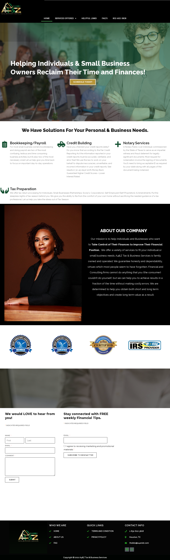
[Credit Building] (61, 144)
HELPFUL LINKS (89, 18)
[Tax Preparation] (4, 190)
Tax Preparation (23, 189)
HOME (47, 18)
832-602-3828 (119, 18)
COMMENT (9, 455)
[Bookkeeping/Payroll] (4, 144)
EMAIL (7, 446)
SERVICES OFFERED (64, 18)
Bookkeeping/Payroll (28, 143)
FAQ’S (104, 18)
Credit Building (79, 143)
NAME (7, 435)
